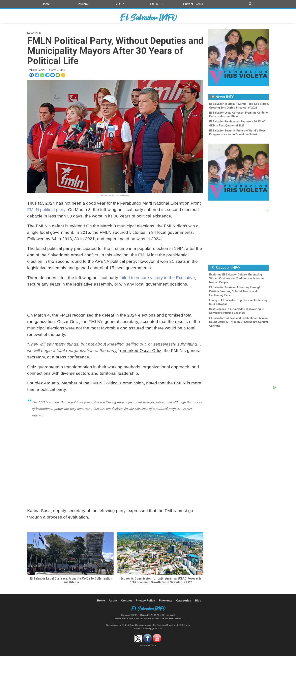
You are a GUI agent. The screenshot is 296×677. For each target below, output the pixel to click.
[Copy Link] (63, 75)
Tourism (82, 4)
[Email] (58, 75)
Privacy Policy (145, 600)
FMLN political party (46, 209)
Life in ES (156, 4)
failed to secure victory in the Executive (157, 277)
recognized (83, 315)
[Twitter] (37, 75)
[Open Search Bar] (250, 4)
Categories (183, 600)
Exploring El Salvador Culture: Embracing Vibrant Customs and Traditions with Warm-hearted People (236, 278)
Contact (126, 600)
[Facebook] (31, 75)
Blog (198, 600)
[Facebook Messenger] (52, 75)
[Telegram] (47, 75)
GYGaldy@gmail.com (151, 628)
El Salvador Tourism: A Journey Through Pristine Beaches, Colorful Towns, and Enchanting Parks (235, 291)
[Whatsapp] (42, 75)
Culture (119, 4)
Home (46, 4)
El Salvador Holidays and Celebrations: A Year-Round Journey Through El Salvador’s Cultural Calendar (238, 322)
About (113, 600)
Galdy (153, 645)
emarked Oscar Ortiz (141, 350)
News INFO (34, 33)
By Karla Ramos (36, 70)
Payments (165, 600)
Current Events (193, 4)
